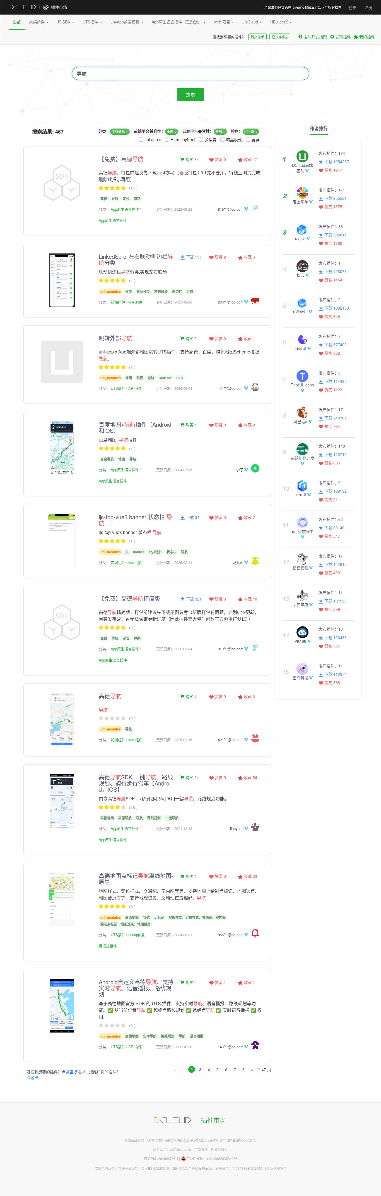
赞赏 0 (220, 159)
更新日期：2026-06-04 (174, 388)
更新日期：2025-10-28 (174, 1046)
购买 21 (191, 777)
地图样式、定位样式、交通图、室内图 (197, 917)
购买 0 (190, 338)
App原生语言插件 (125, 209)
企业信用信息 (277, 1168)
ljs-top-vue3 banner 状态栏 (135, 520)
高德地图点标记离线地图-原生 (136, 879)
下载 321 (193, 599)
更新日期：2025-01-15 (174, 739)
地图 (128, 377)
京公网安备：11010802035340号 (211, 1158)
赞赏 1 (220, 982)
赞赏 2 (220, 257)
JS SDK (64, 22)
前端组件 (37, 22)
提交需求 (257, 36)
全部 (17, 22)
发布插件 (343, 36)
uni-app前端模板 (125, 22)
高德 (103, 198)
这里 (69, 1071)
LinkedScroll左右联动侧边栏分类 (136, 259)
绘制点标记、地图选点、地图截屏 (125, 924)
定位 (126, 198)
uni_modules (110, 291)
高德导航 (125, 817)
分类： (104, 131)
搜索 (190, 94)
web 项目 (222, 22)
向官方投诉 (219, 1149)
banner (138, 551)
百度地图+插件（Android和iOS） (135, 427)
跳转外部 (115, 338)
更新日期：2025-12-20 (174, 302)
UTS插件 (91, 22)
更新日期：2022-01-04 (174, 648)
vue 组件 (135, 302)
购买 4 (190, 696)
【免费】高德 (121, 159)
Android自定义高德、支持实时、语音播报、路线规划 (136, 988)
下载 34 (192, 517)
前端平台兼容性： (149, 131)
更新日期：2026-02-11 (174, 562)
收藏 (250, 159)
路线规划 (154, 817)
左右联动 (161, 291)
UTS (179, 377)
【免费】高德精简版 (129, 598)
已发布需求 (280, 36)
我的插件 (366, 36)
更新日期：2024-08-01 (174, 934)
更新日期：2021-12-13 (174, 828)
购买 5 (190, 425)
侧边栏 (177, 291)
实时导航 (149, 1036)
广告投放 (201, 1149)
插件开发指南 (315, 36)
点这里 (32, 1077)
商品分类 (143, 291)
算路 (137, 198)
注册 (368, 7)
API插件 (135, 388)
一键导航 (172, 817)
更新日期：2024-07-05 (174, 469)
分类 (128, 291)
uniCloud (250, 22)
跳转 (139, 377)
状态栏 (172, 551)
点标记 (159, 917)
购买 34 (191, 159)
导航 (115, 198)
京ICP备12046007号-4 (161, 1158)
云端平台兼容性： (198, 131)
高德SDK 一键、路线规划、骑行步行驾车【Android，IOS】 (136, 783)
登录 (352, 7)
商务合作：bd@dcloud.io (172, 1149)
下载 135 (193, 257)
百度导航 (107, 459)
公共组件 (155, 551)
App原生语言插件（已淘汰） (177, 22)
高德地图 (107, 817)
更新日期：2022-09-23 (174, 209)
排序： (237, 131)
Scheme (165, 377)
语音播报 (196, 1036)
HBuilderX (279, 22)
